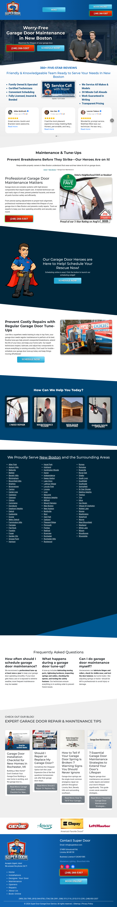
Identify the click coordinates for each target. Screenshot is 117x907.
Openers (13, 884)
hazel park (48, 464)
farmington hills (15, 522)
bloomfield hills (15, 481)
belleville (12, 470)
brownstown (14, 486)
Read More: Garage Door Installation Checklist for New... (18, 789)
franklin (12, 531)
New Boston (52, 170)
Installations (15, 875)
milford (47, 500)
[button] (5, 120)
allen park (13, 464)
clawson (12, 497)
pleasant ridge (50, 522)
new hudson (49, 508)
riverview (47, 533)
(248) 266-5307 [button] (101, 13)
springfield (83, 486)
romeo (81, 464)
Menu (54, 9)
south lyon (83, 478)
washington (83, 514)
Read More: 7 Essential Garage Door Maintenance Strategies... (100, 802)
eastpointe (13, 514)
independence (49, 475)
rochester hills (50, 539)
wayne (81, 520)
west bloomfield (85, 522)
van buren (83, 503)
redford (47, 531)
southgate (83, 484)
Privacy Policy (87, 904)
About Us (13, 891)
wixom (81, 531)
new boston (50, 457)
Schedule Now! (50, 47)
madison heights (50, 497)
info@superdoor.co (73, 845)
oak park (47, 517)
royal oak (83, 473)
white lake (83, 528)
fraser (11, 533)
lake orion (48, 481)
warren (81, 511)
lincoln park (49, 486)
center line (13, 492)
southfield (83, 481)
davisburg (13, 506)
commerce (13, 503)
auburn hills (14, 467)
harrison (12, 542)
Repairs (13, 887)
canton (12, 489)
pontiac (47, 528)
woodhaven (83, 533)
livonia (47, 489)
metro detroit (14, 520)
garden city (13, 536)
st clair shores (85, 489)
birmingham (14, 478)
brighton (12, 484)
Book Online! (100, 7)
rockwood (48, 542)
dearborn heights (16, 508)
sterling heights (85, 492)
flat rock (12, 528)
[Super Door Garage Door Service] (13, 8)
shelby (81, 475)
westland (82, 525)
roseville (82, 470)
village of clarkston (87, 506)
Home (45, 170)
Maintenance (15, 881)
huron (46, 473)
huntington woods (51, 470)
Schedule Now (68, 280)
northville (47, 511)
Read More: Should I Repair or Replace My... (46, 787)
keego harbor (49, 478)
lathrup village (50, 484)
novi (45, 514)
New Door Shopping (72, 425)
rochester (48, 536)
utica (81, 500)
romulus (82, 467)
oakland (47, 520)
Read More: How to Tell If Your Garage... (73, 799)
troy (80, 497)
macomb (47, 495)
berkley (12, 473)
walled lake (84, 508)
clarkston (12, 495)
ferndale (12, 525)
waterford (83, 517)
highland (47, 467)
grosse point (14, 539)
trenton (82, 495)
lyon (46, 492)
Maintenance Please (45, 425)
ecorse (11, 517)
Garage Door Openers (100, 426)
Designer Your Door (19, 878)
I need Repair (17, 424)
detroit (11, 511)
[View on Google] (10, 112)
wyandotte (83, 536)
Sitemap (77, 904)
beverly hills (14, 475)
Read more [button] (12, 126)
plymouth (48, 525)
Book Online (15, 894)
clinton (11, 500)
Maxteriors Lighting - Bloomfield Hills (75, 861)
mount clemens (50, 503)
